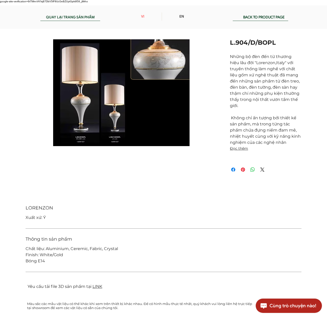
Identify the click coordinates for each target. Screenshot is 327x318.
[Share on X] (262, 170)
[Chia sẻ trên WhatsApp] (253, 170)
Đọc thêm (239, 148)
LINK (97, 286)
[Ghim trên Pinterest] (243, 170)
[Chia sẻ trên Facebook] (233, 170)
